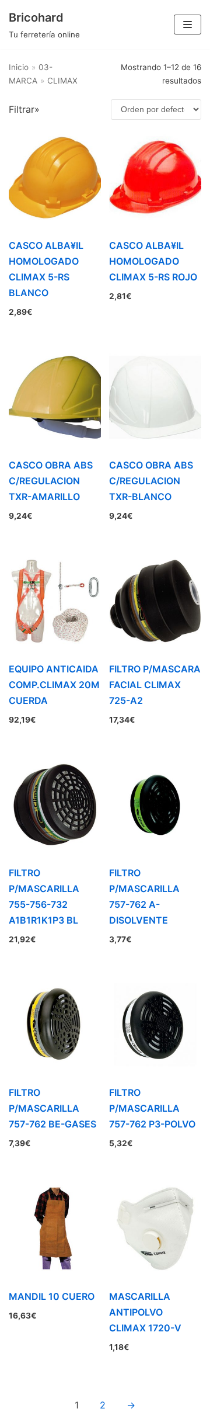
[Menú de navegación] (187, 24)
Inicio (19, 67)
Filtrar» (24, 109)
